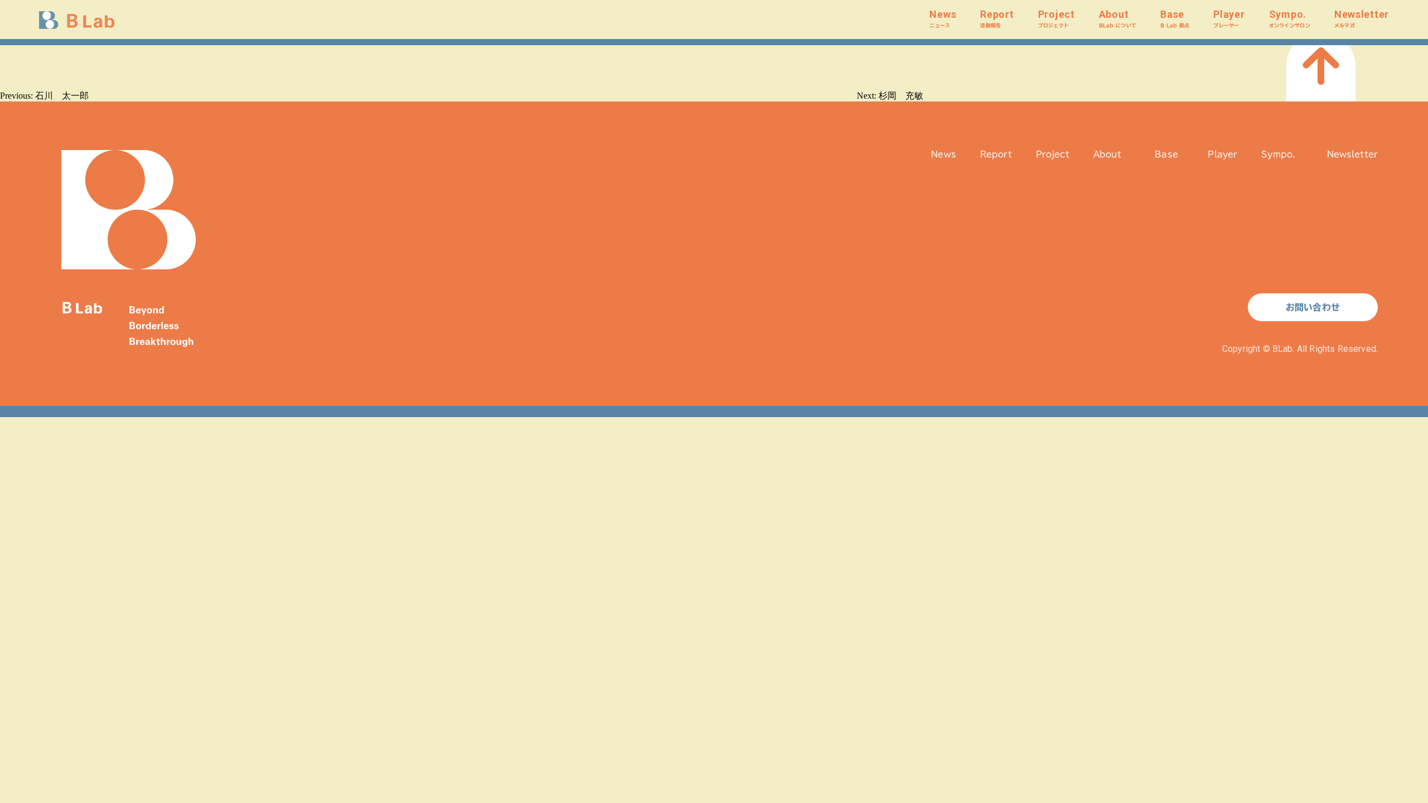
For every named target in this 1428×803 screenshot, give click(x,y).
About (1117, 18)
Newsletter (1361, 18)
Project (1056, 18)
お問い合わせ (1313, 307)
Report (997, 18)
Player (1228, 18)
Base (1174, 18)
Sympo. (1289, 18)
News (942, 18)
